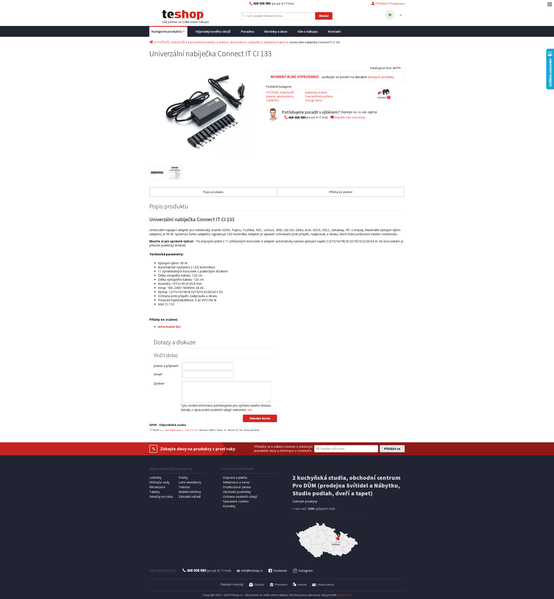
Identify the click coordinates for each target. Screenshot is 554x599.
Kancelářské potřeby (202, 42)
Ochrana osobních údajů (240, 496)
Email (158, 374)
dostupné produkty (381, 77)
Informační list (169, 327)
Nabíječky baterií (275, 42)
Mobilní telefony (190, 492)
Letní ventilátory (190, 482)
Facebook (280, 570)
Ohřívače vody (159, 482)
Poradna (247, 31)
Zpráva (159, 383)
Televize (184, 487)
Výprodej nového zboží (213, 31)
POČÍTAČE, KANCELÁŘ (171, 42)
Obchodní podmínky (237, 492)
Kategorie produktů (166, 31)
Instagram (305, 570)
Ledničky (155, 477)
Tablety (154, 492)
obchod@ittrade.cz (174, 430)
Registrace (398, 3)
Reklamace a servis (236, 482)
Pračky (183, 477)
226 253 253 (191, 430)
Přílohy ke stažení (340, 192)
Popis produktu (213, 192)
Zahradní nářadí (190, 496)
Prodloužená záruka (237, 487)
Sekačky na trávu (161, 496)
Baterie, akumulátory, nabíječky (239, 42)
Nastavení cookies (236, 501)
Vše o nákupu (308, 31)
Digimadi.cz (344, 595)
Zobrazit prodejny (304, 501)
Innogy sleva (313, 100)
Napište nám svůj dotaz (350, 117)
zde (249, 410)
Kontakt (334, 31)
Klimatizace (157, 487)
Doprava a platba (235, 477)
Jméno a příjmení (166, 366)
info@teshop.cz (252, 570)
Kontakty (229, 506)
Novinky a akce (275, 31)
